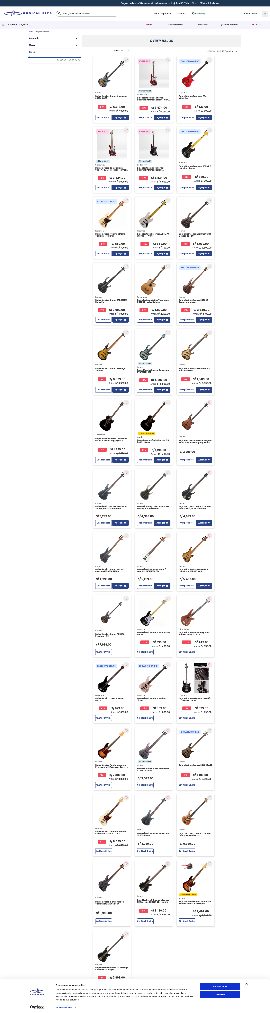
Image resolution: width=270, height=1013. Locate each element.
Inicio (31, 32)
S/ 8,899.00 (73, 60)
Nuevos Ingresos (176, 25)
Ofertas (148, 25)
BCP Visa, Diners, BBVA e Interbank (165, 3)
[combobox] (87, 13)
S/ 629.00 (62, 60)
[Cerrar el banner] (247, 984)
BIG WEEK (256, 25)
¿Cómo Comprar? (229, 25)
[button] (54, 38)
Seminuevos (203, 25)
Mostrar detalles (64, 1007)
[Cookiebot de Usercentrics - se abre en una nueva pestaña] (37, 1007)
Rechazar (220, 994)
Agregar (119, 117)
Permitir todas (220, 986)
